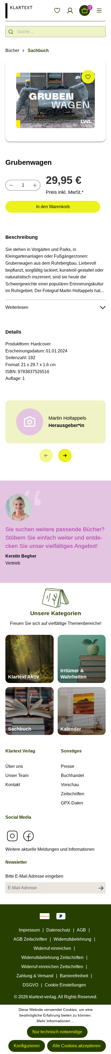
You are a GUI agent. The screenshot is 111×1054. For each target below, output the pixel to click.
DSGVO (30, 985)
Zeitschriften (72, 794)
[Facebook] (28, 835)
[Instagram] (12, 835)
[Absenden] (101, 888)
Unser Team (17, 775)
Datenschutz (58, 930)
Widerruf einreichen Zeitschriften (52, 966)
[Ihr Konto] (70, 10)
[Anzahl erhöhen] (35, 185)
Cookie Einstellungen (65, 985)
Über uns (14, 766)
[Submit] (11, 31)
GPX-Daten (72, 803)
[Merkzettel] (57, 10)
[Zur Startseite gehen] (18, 10)
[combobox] (55, 31)
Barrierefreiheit (74, 976)
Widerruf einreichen (52, 948)
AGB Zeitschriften (30, 939)
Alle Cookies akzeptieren (76, 1046)
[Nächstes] (65, 455)
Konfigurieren (27, 1046)
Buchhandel (72, 775)
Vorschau (70, 784)
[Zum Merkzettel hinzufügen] (88, 76)
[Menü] (99, 10)
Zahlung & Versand (34, 976)
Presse (67, 766)
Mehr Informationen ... (56, 1021)
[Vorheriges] (46, 455)
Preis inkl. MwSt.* (65, 192)
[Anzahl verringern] (11, 185)
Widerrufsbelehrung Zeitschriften (52, 957)
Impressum (29, 930)
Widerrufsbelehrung (72, 939)
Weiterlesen (16, 307)
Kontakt (12, 784)
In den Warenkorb (53, 206)
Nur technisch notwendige (57, 1032)
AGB (81, 930)
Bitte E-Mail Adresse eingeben (34, 876)
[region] (55, 100)
